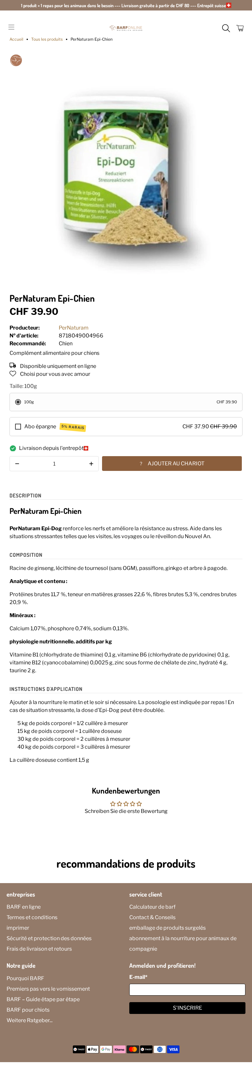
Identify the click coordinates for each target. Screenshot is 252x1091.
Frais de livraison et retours (39, 949)
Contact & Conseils (152, 917)
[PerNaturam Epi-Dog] (126, 170)
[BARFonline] (126, 28)
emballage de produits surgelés (167, 928)
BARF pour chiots (28, 1010)
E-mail (138, 977)
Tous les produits (47, 39)
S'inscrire (187, 1008)
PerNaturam (74, 328)
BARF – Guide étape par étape (43, 999)
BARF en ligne (24, 907)
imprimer (18, 928)
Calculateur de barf (152, 907)
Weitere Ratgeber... (29, 1020)
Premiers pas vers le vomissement (48, 989)
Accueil (16, 39)
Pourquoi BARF (25, 978)
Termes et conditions (32, 917)
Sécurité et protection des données (49, 938)
